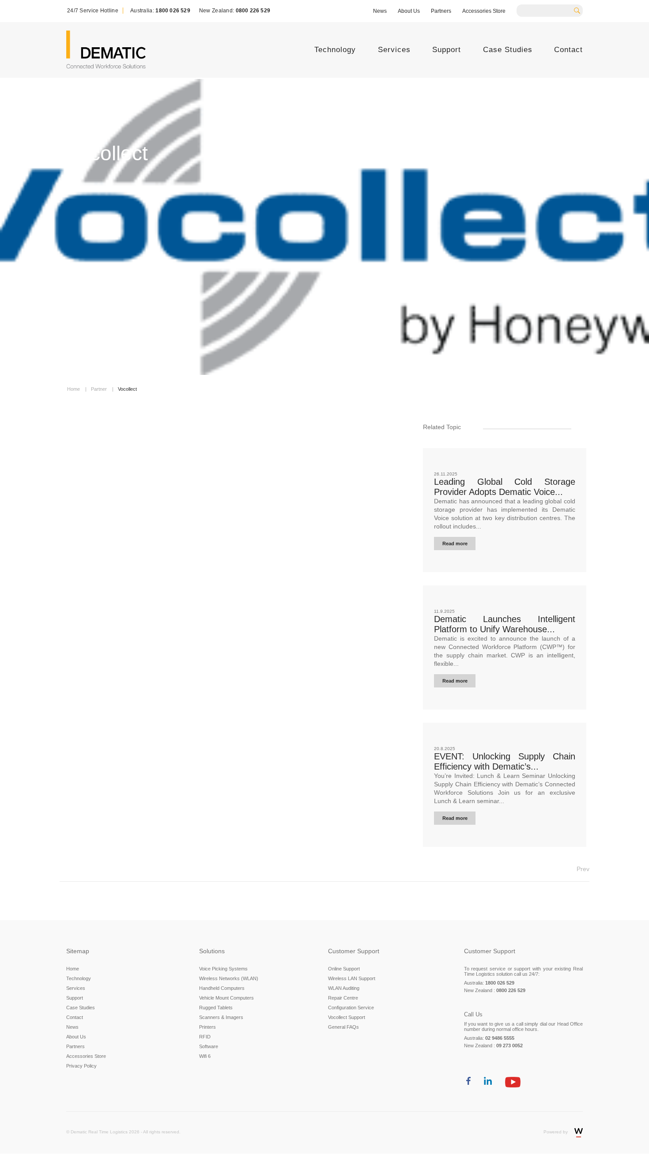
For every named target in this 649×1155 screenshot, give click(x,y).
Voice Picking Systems (223, 968)
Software (208, 1046)
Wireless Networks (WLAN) (228, 978)
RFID (205, 1036)
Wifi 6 (205, 1056)
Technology (335, 49)
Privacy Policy (81, 1065)
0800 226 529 (253, 11)
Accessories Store (484, 11)
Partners (441, 11)
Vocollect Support (346, 1017)
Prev (583, 868)
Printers (207, 1027)
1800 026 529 (172, 11)
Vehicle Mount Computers (226, 997)
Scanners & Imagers (221, 1017)
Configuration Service (351, 1007)
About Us (409, 11)
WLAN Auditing (343, 988)
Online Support (344, 968)
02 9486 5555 (499, 1038)
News (380, 11)
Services (394, 49)
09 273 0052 (509, 1045)
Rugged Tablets (216, 1007)
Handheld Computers (222, 988)
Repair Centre (343, 997)
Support (446, 49)
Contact (568, 49)
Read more (455, 543)
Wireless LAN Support (351, 978)
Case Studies (507, 49)
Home (72, 968)
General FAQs (343, 1027)
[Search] (580, 10)
